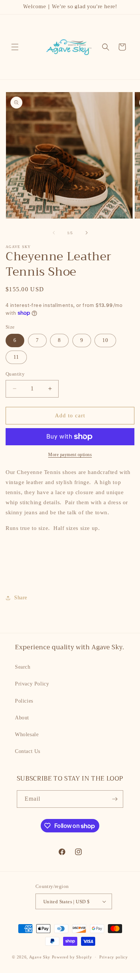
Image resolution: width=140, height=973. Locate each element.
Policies (24, 701)
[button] (15, 47)
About (22, 718)
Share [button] (20, 597)
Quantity (15, 374)
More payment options (70, 454)
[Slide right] (86, 233)
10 (105, 340)
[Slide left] (54, 233)
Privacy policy (113, 957)
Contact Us (27, 751)
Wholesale (26, 734)
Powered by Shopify (72, 957)
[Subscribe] (114, 799)
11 (16, 357)
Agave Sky (39, 957)
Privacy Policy (32, 684)
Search (23, 667)
